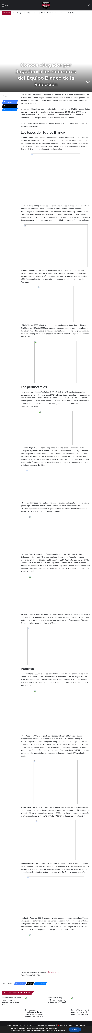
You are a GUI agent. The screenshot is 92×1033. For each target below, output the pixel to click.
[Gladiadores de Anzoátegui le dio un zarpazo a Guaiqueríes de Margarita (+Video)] (34, 1002)
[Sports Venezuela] (46, 5)
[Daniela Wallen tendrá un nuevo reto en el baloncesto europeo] (80, 1002)
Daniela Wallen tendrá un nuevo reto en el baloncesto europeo (80, 1012)
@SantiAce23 (53, 972)
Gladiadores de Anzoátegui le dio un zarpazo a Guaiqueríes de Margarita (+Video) (34, 1013)
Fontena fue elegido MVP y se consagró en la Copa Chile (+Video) (57, 1000)
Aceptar (75, 1029)
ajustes (62, 1031)
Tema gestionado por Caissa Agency (72, 1025)
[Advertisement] (46, 32)
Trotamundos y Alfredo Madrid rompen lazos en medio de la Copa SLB (11, 1001)
